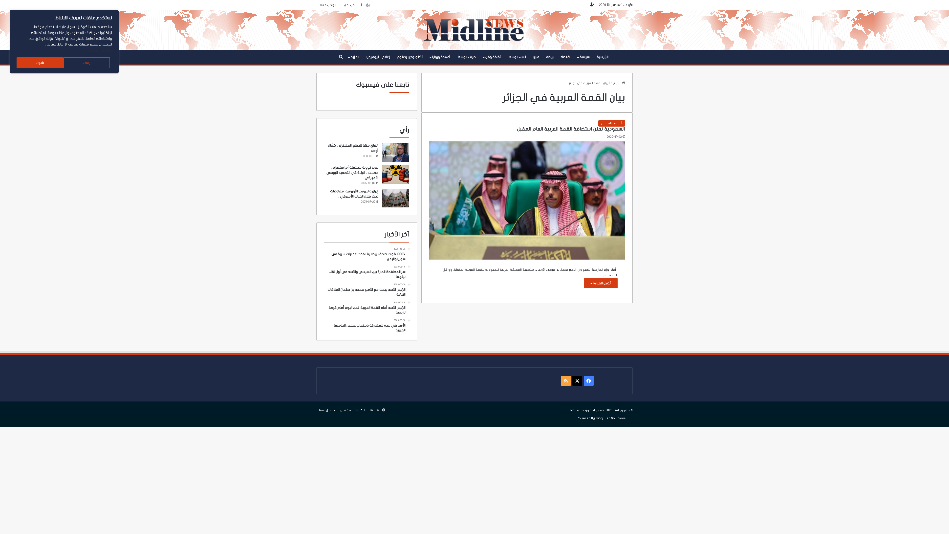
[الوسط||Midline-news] (475, 30)
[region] (64, 41)
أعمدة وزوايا (441, 57)
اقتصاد (565, 57)
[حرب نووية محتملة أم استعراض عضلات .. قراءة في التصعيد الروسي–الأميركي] (395, 174)
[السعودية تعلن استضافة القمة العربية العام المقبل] (527, 200)
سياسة (585, 57)
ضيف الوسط (466, 57)
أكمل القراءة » (600, 283)
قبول (40, 63)
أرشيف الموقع (611, 123)
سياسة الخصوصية (99, 50)
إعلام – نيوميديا (378, 57)
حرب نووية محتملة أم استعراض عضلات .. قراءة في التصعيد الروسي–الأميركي (351, 173)
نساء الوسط (517, 57)
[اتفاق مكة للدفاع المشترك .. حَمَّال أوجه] (395, 152)
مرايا (536, 57)
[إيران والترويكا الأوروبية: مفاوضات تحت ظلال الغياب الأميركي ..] (395, 198)
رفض (86, 63)
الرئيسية (602, 57)
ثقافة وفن (493, 57)
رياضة (550, 57)
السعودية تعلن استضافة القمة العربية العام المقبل (571, 129)
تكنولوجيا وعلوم (410, 57)
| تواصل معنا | (328, 5)
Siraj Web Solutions (611, 418)
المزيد (355, 57)
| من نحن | (349, 5)
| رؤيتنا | (366, 5)
